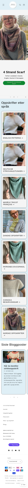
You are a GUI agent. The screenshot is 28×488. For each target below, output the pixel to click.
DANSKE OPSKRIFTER (13, 236)
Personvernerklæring (11, 480)
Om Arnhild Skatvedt (9, 405)
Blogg (4, 424)
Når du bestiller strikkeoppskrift (11, 367)
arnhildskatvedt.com (13, 476)
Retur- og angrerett (8, 420)
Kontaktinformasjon (10, 483)
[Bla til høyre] (17, 397)
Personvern (6, 416)
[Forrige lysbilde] (10, 97)
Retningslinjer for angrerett (16, 478)
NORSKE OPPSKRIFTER (13, 333)
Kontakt (5, 409)
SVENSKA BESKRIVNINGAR (10, 301)
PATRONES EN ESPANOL (14, 267)
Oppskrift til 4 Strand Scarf (14, 83)
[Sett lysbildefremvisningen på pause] (26, 97)
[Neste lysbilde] (17, 97)
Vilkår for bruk (20, 480)
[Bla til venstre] (10, 397)
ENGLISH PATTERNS (12, 138)
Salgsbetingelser (8, 413)
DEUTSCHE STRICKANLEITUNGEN (13, 170)
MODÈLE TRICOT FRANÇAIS (10, 203)
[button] (3, 5)
